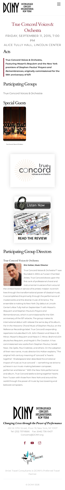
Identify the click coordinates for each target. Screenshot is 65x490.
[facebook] (25, 442)
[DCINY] (18, 11)
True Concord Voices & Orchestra (32, 27)
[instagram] (40, 442)
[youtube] (32, 442)
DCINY (31, 484)
